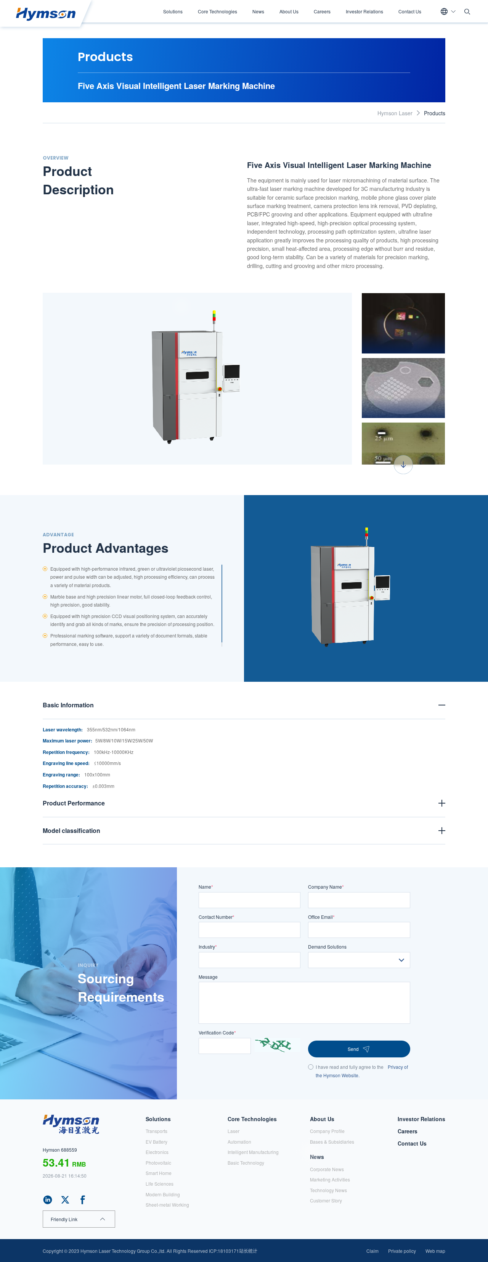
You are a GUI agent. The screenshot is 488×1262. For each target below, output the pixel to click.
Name (206, 886)
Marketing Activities (330, 1179)
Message (208, 976)
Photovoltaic (158, 1162)
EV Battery (156, 1141)
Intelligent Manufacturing (253, 1152)
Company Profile (327, 1131)
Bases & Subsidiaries (332, 1141)
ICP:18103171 (224, 1250)
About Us (289, 11)
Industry (208, 946)
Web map (435, 1250)
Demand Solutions (327, 946)
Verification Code (217, 1032)
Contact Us (409, 11)
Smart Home (159, 1173)
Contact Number (216, 916)
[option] (197, 379)
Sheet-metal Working (167, 1204)
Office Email (321, 916)
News (258, 11)
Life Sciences (159, 1183)
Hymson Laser (395, 113)
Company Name (326, 886)
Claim (372, 1250)
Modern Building (163, 1194)
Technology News (328, 1190)
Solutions (173, 11)
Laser (233, 1131)
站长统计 (248, 1250)
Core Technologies (217, 11)
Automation (239, 1141)
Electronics (157, 1152)
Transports (156, 1131)
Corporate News (327, 1169)
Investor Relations (364, 11)
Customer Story (326, 1200)
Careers (322, 11)
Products (434, 113)
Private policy (402, 1250)
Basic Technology (246, 1162)
